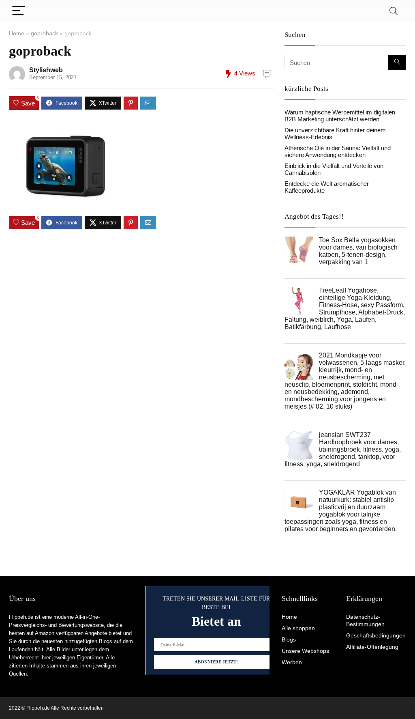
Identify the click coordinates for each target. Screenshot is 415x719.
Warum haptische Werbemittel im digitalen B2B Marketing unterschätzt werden (340, 116)
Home (16, 33)
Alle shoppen (298, 628)
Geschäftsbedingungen (376, 635)
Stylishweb (46, 70)
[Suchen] (397, 62)
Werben (292, 662)
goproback (44, 33)
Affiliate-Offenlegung (372, 647)
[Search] (393, 11)
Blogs (289, 639)
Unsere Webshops (305, 651)
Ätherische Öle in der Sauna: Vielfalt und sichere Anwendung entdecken (338, 151)
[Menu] (18, 11)
